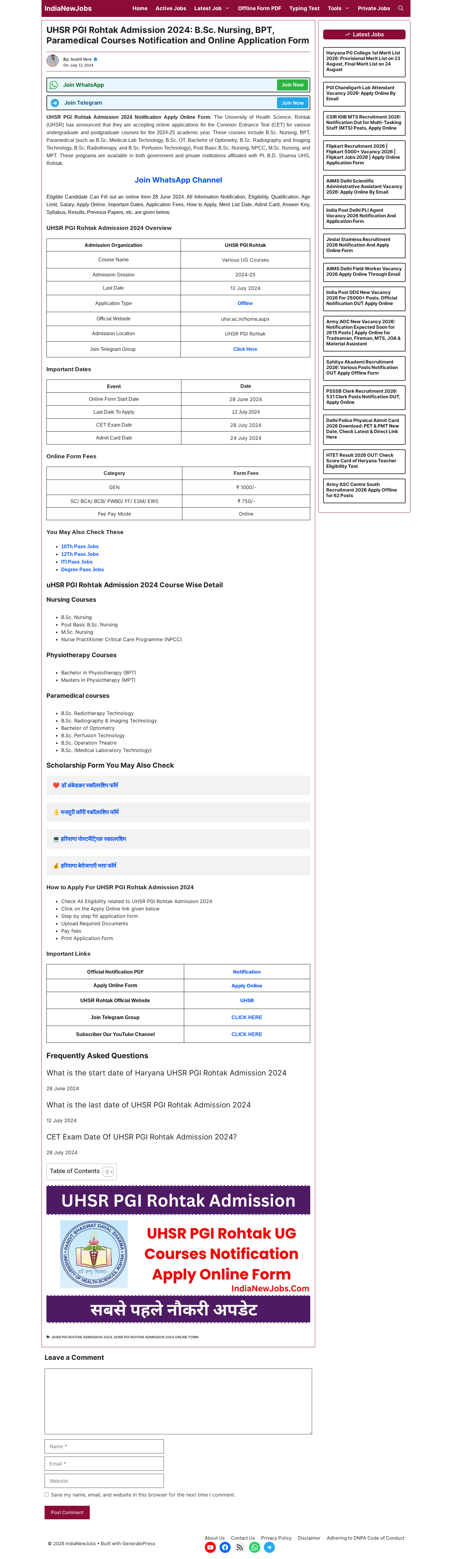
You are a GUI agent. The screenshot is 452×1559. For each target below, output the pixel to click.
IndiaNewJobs (68, 8)
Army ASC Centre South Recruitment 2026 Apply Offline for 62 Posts (361, 489)
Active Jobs (171, 8)
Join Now (292, 84)
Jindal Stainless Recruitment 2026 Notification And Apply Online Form (358, 244)
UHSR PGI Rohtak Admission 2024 (82, 1337)
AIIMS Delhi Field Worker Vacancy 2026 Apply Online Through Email (364, 271)
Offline (245, 303)
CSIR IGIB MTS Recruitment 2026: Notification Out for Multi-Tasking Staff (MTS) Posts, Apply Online (364, 122)
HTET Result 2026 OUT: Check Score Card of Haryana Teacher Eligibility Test (361, 460)
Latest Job (208, 8)
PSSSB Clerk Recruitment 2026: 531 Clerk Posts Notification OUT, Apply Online (363, 396)
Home (140, 8)
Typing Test (304, 8)
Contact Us (243, 1538)
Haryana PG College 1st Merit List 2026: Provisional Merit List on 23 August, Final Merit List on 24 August (363, 61)
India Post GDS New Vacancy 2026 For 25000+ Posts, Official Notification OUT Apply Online (361, 297)
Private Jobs (374, 8)
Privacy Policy (276, 1538)
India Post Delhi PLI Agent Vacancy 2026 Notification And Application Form (361, 215)
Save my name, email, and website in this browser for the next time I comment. (143, 1495)
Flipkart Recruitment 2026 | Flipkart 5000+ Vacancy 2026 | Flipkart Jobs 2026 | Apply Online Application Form (363, 154)
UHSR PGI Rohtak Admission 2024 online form (156, 1337)
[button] (400, 8)
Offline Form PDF (259, 8)
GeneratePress (138, 1543)
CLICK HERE (247, 1017)
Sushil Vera (80, 59)
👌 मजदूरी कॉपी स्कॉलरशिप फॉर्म (86, 812)
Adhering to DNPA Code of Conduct (365, 1538)
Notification (247, 972)
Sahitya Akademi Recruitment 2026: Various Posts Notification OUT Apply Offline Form (362, 367)
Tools (335, 8)
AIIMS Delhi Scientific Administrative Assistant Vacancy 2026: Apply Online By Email (364, 186)
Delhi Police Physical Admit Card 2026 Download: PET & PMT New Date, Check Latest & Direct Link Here (362, 428)
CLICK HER (245, 1034)
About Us (215, 1538)
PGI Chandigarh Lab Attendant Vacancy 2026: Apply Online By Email (361, 93)
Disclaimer (309, 1538)
